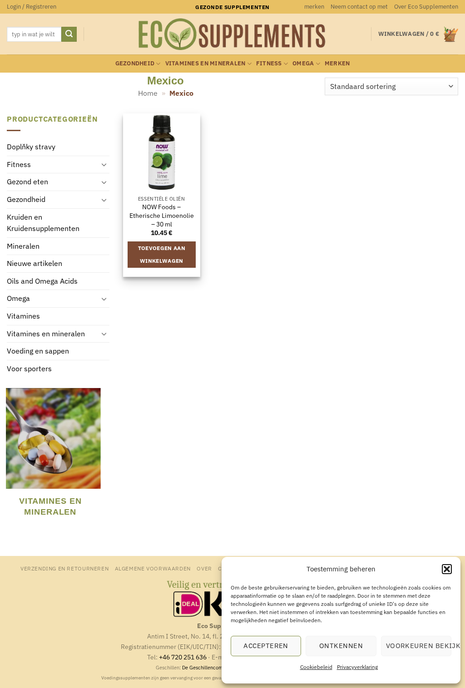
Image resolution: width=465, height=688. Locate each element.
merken (314, 6)
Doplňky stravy (31, 147)
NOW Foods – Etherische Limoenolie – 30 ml (161, 215)
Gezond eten (27, 182)
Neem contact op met (359, 6)
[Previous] (11, 459)
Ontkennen (341, 645)
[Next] (103, 459)
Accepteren (265, 645)
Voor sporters (29, 368)
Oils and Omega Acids (42, 280)
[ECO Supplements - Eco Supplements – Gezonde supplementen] (232, 34)
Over (204, 568)
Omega (303, 63)
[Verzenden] (69, 34)
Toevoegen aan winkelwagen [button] (162, 254)
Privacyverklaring (357, 666)
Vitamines (23, 316)
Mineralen (23, 246)
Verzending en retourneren (64, 568)
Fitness (269, 63)
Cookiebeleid (316, 666)
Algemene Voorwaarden (153, 568)
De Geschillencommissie (209, 667)
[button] (446, 569)
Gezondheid (135, 63)
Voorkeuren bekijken (418, 645)
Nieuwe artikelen (34, 263)
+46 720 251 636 (183, 657)
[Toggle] (104, 164)
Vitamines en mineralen (205, 63)
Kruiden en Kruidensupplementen (43, 222)
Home (148, 93)
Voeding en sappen (38, 351)
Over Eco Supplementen (426, 6)
